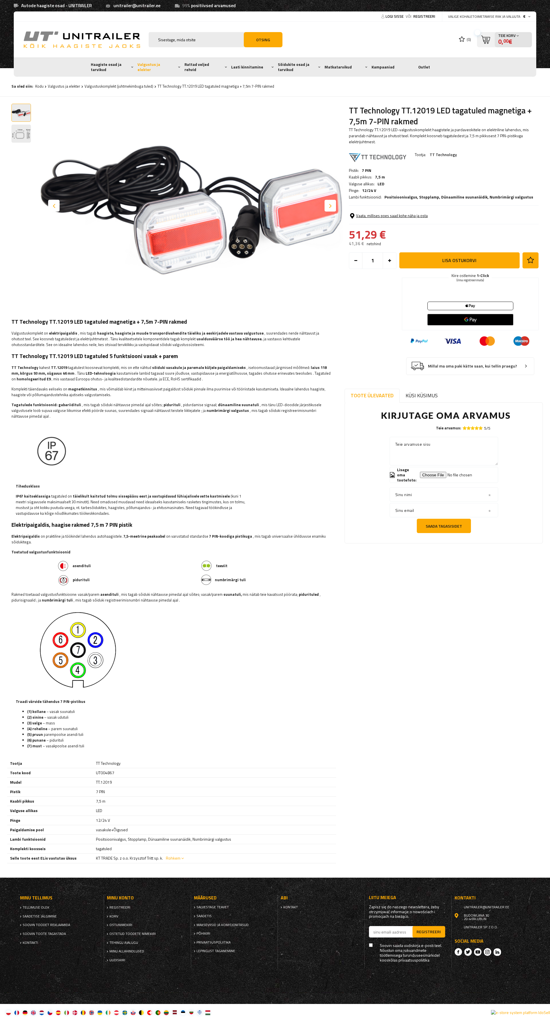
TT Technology (443, 155)
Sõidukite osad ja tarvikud (293, 67)
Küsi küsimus (422, 395)
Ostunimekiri (120, 925)
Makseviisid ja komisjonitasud (223, 925)
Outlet (424, 67)
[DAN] (75, 1012)
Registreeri (424, 16)
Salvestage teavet (213, 907)
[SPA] (58, 1012)
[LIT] (166, 1012)
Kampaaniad (383, 67)
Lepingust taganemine (216, 951)
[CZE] (50, 1012)
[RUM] (83, 1012)
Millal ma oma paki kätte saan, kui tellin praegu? (472, 366)
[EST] (183, 1012)
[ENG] (33, 1012)
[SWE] (125, 1012)
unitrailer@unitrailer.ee (136, 5)
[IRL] (108, 1012)
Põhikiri (203, 933)
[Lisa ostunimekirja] (530, 260)
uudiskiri (117, 960)
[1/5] (465, 428)
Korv (113, 916)
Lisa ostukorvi (459, 260)
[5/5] (481, 428)
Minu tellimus (36, 898)
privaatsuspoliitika (214, 942)
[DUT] (42, 1012)
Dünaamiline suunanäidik (464, 197)
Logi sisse (395, 16)
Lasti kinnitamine (247, 67)
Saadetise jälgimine (40, 916)
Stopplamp (429, 197)
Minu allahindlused (126, 951)
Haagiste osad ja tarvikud (106, 67)
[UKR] (100, 1012)
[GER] (25, 1012)
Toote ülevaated (372, 395)
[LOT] (174, 1012)
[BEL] (141, 1012)
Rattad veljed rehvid (196, 67)
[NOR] (91, 1012)
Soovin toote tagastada (44, 934)
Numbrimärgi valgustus (511, 197)
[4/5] (477, 428)
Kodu (39, 86)
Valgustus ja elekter (149, 67)
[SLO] (133, 1012)
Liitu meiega (382, 897)
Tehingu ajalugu (123, 942)
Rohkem (173, 858)
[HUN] (208, 1012)
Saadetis (204, 916)
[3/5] (473, 428)
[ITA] (66, 1012)
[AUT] (116, 1012)
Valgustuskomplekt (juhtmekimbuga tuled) (119, 86)
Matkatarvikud (338, 67)
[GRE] (199, 1012)
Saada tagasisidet (444, 526)
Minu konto (120, 898)
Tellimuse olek (36, 907)
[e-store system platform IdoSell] (520, 1012)
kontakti (30, 942)
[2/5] (469, 428)
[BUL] (191, 1012)
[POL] (8, 1012)
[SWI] (150, 1012)
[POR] (158, 1012)
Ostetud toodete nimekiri (132, 934)
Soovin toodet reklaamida (46, 925)
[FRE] (17, 1012)
